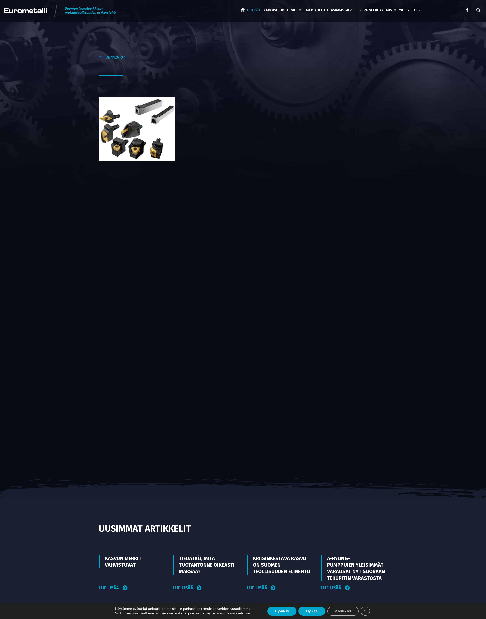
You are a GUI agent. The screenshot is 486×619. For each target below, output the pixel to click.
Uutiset (254, 10)
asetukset (243, 613)
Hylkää (312, 611)
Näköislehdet (276, 10)
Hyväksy (282, 611)
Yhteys (405, 10)
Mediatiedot (317, 10)
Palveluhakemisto (380, 10)
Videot (297, 10)
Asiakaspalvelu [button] (345, 10)
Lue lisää (109, 588)
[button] (417, 6)
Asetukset (343, 611)
